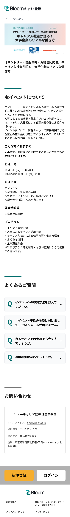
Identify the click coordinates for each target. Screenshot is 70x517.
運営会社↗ (11, 501)
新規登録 (19, 475)
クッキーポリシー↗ (44, 511)
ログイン (50, 475)
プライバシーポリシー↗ (17, 511)
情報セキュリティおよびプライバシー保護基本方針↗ (49, 503)
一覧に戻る (17, 19)
